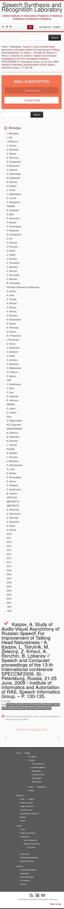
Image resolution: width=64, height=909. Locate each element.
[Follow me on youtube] (11, 26)
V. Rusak (11, 250)
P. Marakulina (13, 165)
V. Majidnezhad (14, 367)
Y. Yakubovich (13, 347)
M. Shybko (12, 185)
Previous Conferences (32, 843)
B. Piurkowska (13, 283)
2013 (9, 554)
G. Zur (10, 238)
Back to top (55, 903)
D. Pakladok (12, 485)
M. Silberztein (13, 436)
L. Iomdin (11, 189)
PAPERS (11, 404)
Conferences (25, 836)
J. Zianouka (12, 456)
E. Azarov (11, 481)
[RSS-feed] (4, 26)
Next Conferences (30, 840)
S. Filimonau (12, 157)
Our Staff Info (25, 880)
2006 (9, 582)
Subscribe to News (27, 861)
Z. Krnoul (11, 343)
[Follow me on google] (7, 26)
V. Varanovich (13, 274)
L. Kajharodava (14, 194)
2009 (9, 570)
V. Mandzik (12, 278)
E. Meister (11, 473)
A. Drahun (11, 291)
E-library (31, 790)
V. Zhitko (11, 355)
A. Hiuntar (11, 529)
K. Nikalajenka (13, 202)
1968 (9, 610)
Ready (30, 787)
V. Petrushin (12, 246)
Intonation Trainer (38, 774)
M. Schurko (12, 181)
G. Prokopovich (14, 234)
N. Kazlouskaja (14, 173)
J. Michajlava (13, 133)
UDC (9, 380)
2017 (9, 537)
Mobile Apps (36, 771)
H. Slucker (11, 222)
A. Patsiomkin (13, 521)
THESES (11, 206)
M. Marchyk (12, 440)
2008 (9, 574)
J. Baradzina (12, 461)
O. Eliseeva (12, 169)
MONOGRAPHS (14, 428)
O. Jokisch (12, 412)
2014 (9, 550)
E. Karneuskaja (14, 477)
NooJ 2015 (32, 847)
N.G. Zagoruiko (14, 424)
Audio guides (36, 778)
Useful (19, 825)
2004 (9, 590)
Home (19, 753)
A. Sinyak (11, 323)
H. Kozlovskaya (14, 226)
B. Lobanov (12, 493)
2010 (9, 566)
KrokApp (11, 448)
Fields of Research (27, 806)
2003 (9, 594)
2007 (9, 578)
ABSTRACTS (13, 501)
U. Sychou (11, 145)
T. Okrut (10, 388)
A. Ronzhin (12, 303)
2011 (9, 562)
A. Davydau (12, 315)
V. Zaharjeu (12, 359)
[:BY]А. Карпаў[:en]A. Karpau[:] (14, 708)
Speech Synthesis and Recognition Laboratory (32, 6)
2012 (9, 558)
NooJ (9, 416)
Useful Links (24, 854)
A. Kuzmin (11, 331)
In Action (31, 760)
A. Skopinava (13, 509)
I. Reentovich (13, 339)
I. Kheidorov (12, 141)
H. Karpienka (13, 230)
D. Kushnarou (13, 218)
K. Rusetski (12, 452)
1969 (9, 606)
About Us (20, 866)
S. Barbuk (11, 153)
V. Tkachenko (13, 262)
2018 (9, 533)
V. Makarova (12, 363)
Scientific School (26, 810)
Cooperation (24, 873)
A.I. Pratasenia (14, 335)
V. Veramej (12, 270)
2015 (9, 545)
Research (20, 795)
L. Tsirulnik (12, 444)
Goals (22, 799)
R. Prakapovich (14, 161)
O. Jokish (11, 408)
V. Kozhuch (12, 242)
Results (27, 753)
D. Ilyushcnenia (14, 489)
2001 (9, 602)
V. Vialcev (11, 254)
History (22, 820)
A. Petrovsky (12, 327)
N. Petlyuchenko (14, 420)
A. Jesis (10, 295)
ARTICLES (12, 497)
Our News (32, 756)
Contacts (23, 884)
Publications (41, 787)
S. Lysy (10, 392)
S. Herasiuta (12, 149)
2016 (9, 541)
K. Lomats (11, 198)
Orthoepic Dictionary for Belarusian (23, 287)
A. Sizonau (12, 311)
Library (22, 829)
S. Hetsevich (12, 396)
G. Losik (10, 469)
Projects (31, 799)
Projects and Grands (27, 833)
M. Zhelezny (12, 432)
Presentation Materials (28, 870)
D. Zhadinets (13, 210)
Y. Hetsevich (12, 351)
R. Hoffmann (12, 400)
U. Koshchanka (14, 384)
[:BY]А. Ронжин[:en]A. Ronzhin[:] (38, 708)
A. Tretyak (11, 299)
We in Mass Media (26, 877)
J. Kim (10, 137)
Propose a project (26, 802)
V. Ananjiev (12, 258)
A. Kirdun (11, 525)
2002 (9, 598)
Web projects (37, 781)
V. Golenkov (12, 266)
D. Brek (10, 214)
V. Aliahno (11, 376)
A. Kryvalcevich (14, 319)
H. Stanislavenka (14, 465)
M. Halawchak (13, 177)
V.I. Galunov (12, 372)
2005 (9, 586)
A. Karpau (11, 307)
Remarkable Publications (29, 857)
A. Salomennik (13, 513)
